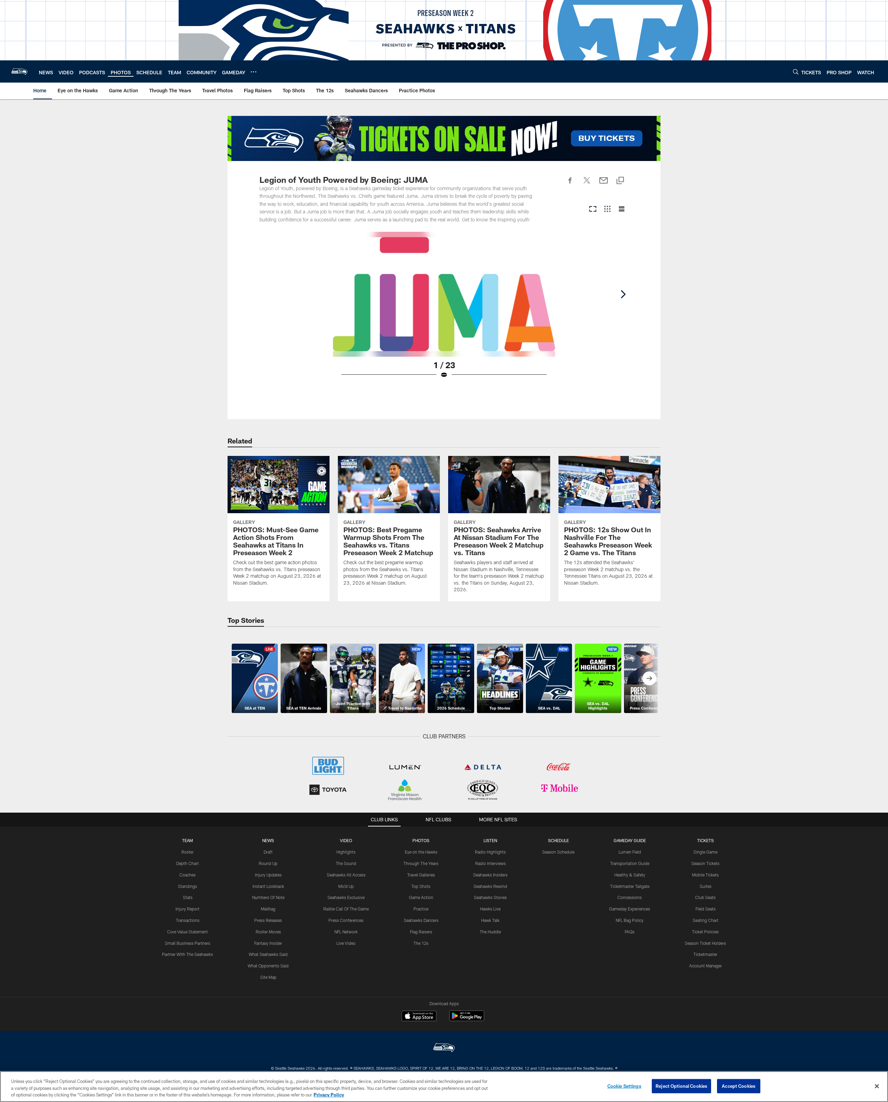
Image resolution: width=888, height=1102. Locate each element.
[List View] (622, 209)
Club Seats (705, 897)
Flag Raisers (421, 931)
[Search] (796, 71)
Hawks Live (490, 908)
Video (346, 840)
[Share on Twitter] (586, 184)
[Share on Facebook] (570, 184)
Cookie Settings (624, 1085)
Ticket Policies (705, 931)
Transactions (187, 920)
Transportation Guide (629, 863)
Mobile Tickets (705, 874)
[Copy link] (620, 181)
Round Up (268, 863)
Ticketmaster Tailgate (629, 886)
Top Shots (420, 886)
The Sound (346, 863)
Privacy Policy (329, 1094)
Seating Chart (705, 920)
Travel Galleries (421, 874)
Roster (187, 851)
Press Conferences (346, 920)
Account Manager (705, 965)
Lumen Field (629, 851)
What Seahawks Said (268, 954)
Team (187, 840)
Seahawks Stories (490, 897)
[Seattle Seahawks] (444, 1048)
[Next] (623, 294)
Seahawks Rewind (490, 886)
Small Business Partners (187, 943)
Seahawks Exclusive (346, 897)
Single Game (705, 851)
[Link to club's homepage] (19, 71)
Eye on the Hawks (421, 851)
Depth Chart (187, 863)
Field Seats (705, 908)
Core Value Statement (187, 931)
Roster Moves (268, 931)
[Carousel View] (593, 209)
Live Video (346, 943)
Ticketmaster (705, 954)
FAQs (629, 931)
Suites (705, 886)
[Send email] (603, 184)
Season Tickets (705, 863)
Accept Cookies (738, 1085)
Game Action (421, 897)
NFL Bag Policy (629, 920)
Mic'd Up (346, 886)
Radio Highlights (490, 851)
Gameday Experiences (629, 908)
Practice (420, 908)
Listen (490, 840)
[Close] (877, 1086)
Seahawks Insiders (490, 874)
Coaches (187, 874)
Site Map (268, 977)
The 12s (420, 943)
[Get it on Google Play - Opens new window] (467, 1019)
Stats (188, 897)
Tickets (705, 840)
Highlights (346, 851)
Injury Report (187, 908)
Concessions (629, 897)
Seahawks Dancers (421, 920)
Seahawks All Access (346, 874)
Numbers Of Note (268, 897)
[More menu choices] (253, 72)
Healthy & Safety (629, 874)
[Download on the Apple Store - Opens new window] (419, 1017)
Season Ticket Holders (705, 943)
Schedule (558, 840)
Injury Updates (268, 874)
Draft (268, 851)
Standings (187, 886)
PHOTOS (420, 840)
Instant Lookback (268, 886)
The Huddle (490, 931)
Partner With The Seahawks (187, 954)
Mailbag (268, 908)
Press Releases (268, 920)
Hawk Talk (490, 920)
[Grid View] (607, 209)
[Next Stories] (649, 678)
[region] (444, 1086)
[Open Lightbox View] (444, 309)
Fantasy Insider (268, 943)
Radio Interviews (490, 863)
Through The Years (420, 863)
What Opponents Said (268, 965)
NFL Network (346, 931)
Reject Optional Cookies (681, 1085)
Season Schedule (558, 851)
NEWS (268, 840)
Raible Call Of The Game (346, 908)
